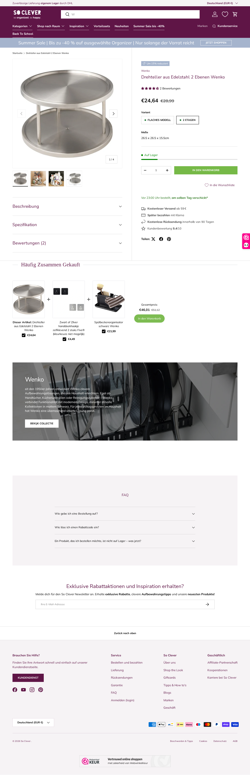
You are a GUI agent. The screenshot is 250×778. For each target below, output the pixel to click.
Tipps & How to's (174, 685)
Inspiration (77, 26)
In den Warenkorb (205, 170)
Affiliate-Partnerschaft (222, 662)
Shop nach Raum (48, 26)
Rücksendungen (122, 677)
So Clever (26, 741)
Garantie (117, 685)
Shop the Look (173, 670)
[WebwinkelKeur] (125, 761)
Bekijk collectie (41, 423)
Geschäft (169, 707)
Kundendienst (28, 677)
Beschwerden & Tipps (181, 741)
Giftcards (169, 677)
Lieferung (117, 670)
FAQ (114, 692)
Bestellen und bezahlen (127, 662)
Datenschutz (220, 741)
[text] (125, 265)
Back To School (22, 34)
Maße (144, 132)
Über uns (169, 662)
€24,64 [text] (31, 335)
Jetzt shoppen (216, 42)
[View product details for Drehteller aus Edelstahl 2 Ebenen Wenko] (28, 299)
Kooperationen (217, 670)
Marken (202, 26)
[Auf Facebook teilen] (161, 239)
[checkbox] (23, 335)
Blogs (167, 692)
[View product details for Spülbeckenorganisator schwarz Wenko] (109, 299)
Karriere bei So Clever (221, 677)
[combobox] (130, 14)
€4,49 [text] (71, 339)
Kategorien (20, 26)
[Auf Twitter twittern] (153, 239)
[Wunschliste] (225, 14)
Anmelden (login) (122, 700)
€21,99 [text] (111, 331)
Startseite (17, 53)
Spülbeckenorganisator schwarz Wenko (108, 324)
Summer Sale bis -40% (148, 26)
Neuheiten (122, 26)
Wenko (145, 70)
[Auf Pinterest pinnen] (169, 239)
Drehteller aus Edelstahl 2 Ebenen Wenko (47, 53)
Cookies (203, 741)
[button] (235, 14)
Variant (145, 112)
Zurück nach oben (125, 633)
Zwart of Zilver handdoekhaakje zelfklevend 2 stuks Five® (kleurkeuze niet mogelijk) (69, 328)
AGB (235, 741)
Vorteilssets (102, 26)
